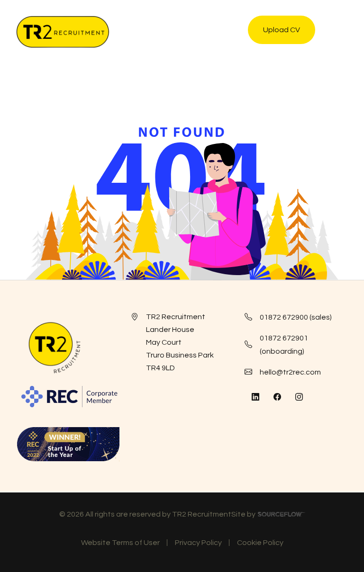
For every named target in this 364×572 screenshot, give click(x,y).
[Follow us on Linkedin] (255, 397)
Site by (268, 515)
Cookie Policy (260, 542)
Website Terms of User (120, 542)
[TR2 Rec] (62, 31)
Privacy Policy (198, 542)
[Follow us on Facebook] (277, 397)
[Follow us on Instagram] (299, 397)
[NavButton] (338, 32)
